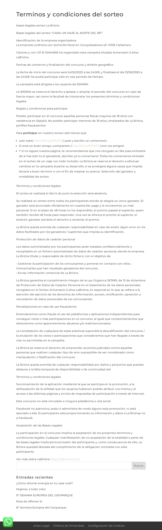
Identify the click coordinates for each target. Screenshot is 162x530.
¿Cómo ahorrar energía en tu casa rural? (44, 483)
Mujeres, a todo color (31, 489)
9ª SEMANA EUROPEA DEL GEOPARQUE (44, 495)
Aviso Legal (41, 525)
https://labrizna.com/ (65, 459)
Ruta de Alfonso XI (29, 501)
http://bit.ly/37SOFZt (48, 140)
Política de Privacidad (68, 525)
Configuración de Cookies (106, 525)
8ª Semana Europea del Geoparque (41, 507)
